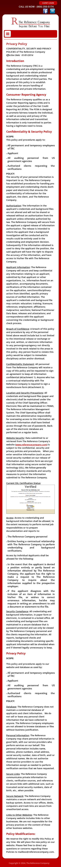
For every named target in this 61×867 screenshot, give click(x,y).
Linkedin (52, 10)
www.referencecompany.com (31, 444)
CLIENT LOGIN (48, 3)
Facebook (45, 10)
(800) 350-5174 (45, 6)
